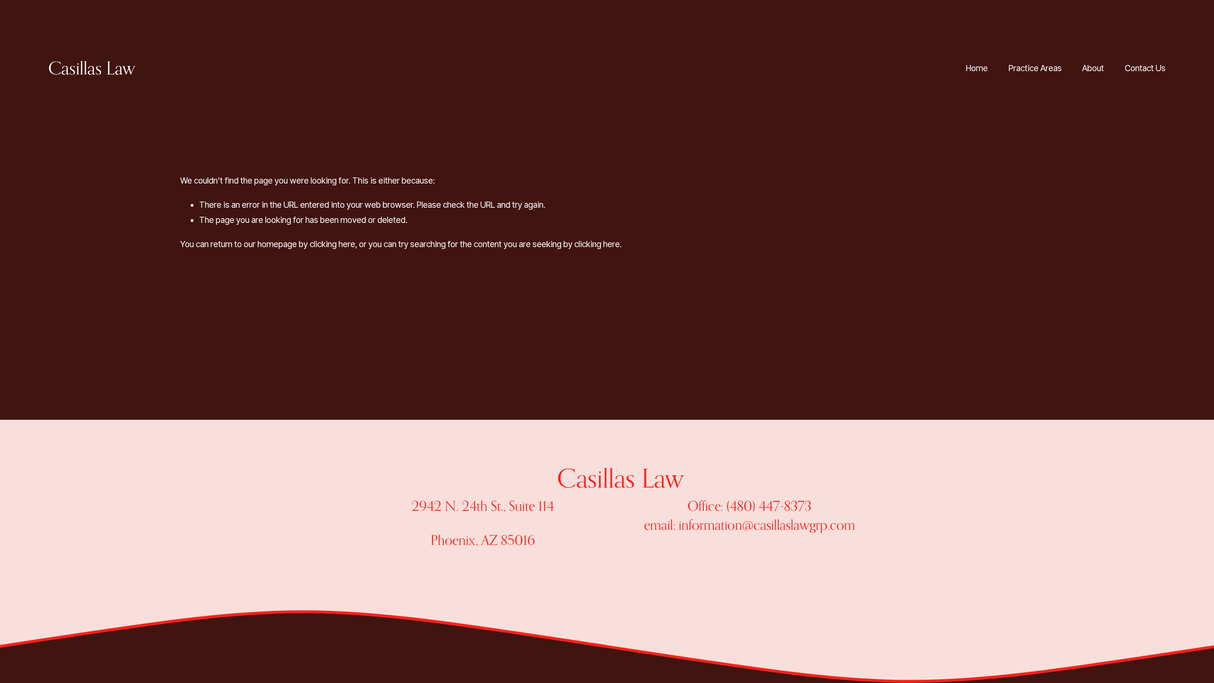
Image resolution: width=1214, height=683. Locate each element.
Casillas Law (92, 68)
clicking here (332, 244)
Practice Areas (1035, 68)
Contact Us (1145, 68)
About (1093, 68)
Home (977, 68)
